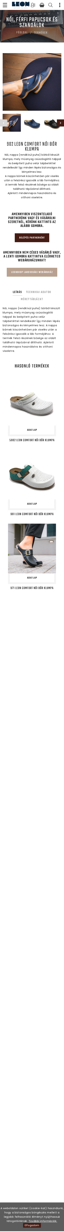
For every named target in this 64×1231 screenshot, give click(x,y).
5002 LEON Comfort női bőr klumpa (32, 440)
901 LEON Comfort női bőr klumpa (32, 514)
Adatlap (32, 430)
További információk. (43, 1221)
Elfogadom (32, 1225)
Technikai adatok (38, 292)
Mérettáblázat (32, 299)
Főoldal (22, 32)
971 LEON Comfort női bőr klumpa (32, 588)
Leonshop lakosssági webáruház (32, 272)
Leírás (17, 292)
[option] (32, 82)
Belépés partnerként (32, 238)
